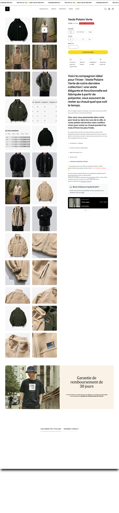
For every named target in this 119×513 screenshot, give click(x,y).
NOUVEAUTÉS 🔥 (38, 484)
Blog (79, 498)
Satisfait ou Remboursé (85, 484)
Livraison (81, 492)
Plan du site (59, 505)
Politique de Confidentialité (64, 497)
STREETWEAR (37, 489)
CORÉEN (35, 492)
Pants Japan (85, 202)
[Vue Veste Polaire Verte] (44, 30)
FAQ (57, 486)
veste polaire (91, 177)
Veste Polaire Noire (73, 175)
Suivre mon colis (83, 495)
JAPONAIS (36, 486)
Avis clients (81, 489)
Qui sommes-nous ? (84, 486)
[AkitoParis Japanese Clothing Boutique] (7, 9)
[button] (77, 8)
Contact (58, 484)
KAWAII (35, 495)
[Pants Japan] (74, 202)
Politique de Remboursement (65, 489)
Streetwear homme (86, 181)
